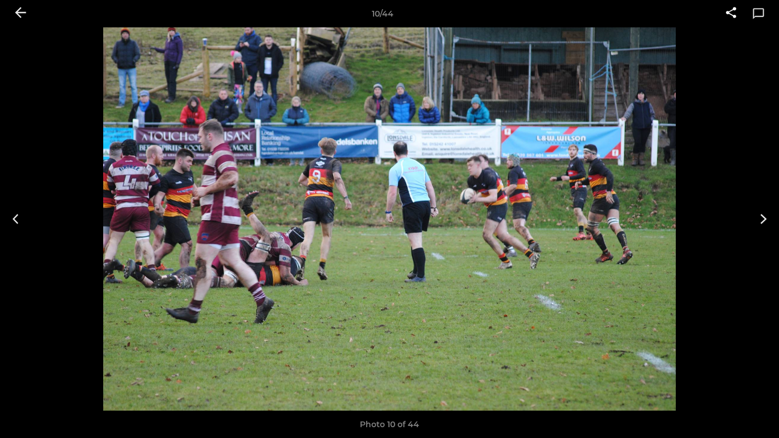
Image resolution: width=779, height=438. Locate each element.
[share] (731, 14)
